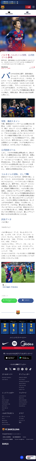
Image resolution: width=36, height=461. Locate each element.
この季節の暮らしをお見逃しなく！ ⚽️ (10, 2)
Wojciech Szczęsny (6, 377)
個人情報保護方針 (17, 437)
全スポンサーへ (18, 348)
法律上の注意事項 (7, 437)
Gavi (3, 396)
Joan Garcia (5, 379)
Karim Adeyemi (23, 404)
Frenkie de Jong (6, 404)
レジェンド (22, 420)
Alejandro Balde (23, 377)
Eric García (21, 387)
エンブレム (22, 416)
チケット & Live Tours (6, 417)
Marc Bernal (5, 408)
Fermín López (5, 400)
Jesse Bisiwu (22, 406)
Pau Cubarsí (22, 379)
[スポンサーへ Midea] (27, 343)
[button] (3, 272)
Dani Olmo (4, 406)
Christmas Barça (6, 424)
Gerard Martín (22, 383)
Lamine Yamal (22, 396)
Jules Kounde (22, 385)
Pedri (3, 398)
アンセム (21, 418)
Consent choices (29, 439)
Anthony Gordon (23, 402)
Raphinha (21, 398)
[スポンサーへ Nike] (5, 343)
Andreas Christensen (24, 381)
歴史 (20, 422)
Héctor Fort (22, 389)
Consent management (19, 439)
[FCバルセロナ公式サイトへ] (3, 7)
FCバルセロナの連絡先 (8, 439)
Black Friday (5, 422)
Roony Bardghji (23, 400)
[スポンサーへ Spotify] (14, 343)
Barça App (4, 420)
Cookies (24, 437)
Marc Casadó (5, 402)
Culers (28, 7)
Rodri (3, 410)
